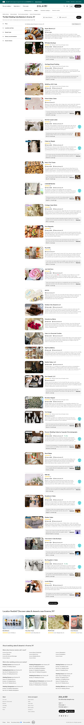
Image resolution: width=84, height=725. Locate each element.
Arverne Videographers (60, 652)
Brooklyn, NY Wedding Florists (62, 666)
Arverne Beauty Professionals (35, 652)
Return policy (30, 707)
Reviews (4, 703)
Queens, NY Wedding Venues (62, 681)
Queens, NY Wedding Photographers (36, 666)
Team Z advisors (31, 711)
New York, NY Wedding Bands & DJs (10, 672)
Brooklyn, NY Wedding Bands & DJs (10, 673)
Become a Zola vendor (7, 701)
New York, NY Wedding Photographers (37, 668)
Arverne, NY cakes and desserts (35, 14)
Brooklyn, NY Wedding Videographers (10, 688)
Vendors (36, 10)
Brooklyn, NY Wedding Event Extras (36, 677)
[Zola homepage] (42, 6)
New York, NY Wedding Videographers (11, 690)
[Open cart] (67, 6)
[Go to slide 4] (35, 74)
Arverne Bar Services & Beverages (10, 656)
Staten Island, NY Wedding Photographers (38, 672)
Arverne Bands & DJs (33, 654)
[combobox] (67, 17)
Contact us (30, 709)
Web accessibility (26, 722)
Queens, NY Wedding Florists (62, 670)
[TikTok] (67, 716)
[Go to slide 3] (34, 74)
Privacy (4, 722)
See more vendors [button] (53, 603)
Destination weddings (45, 10)
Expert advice (16, 6)
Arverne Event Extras (7, 652)
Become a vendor (56, 10)
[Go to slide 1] (32, 74)
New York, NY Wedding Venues (62, 683)
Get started (62, 711)
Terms (33, 1)
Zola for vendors (78, 1)
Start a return (31, 705)
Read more (72, 57)
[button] (57, 17)
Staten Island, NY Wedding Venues (63, 675)
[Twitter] (63, 716)
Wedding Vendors (6, 14)
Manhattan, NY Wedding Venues (62, 679)
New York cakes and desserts (23, 14)
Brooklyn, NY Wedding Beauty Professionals (38, 684)
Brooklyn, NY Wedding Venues (62, 677)
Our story (4, 699)
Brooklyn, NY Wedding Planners (9, 681)
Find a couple (25, 6)
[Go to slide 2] (33, 74)
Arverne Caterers (6, 657)
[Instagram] (65, 716)
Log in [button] (71, 6)
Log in (60, 702)
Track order (30, 703)
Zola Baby (68, 1)
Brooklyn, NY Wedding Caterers (9, 666)
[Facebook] (59, 716)
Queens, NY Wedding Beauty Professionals (38, 683)
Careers (4, 707)
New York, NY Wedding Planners (9, 683)
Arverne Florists (32, 657)
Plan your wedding (6, 6)
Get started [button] (78, 6)
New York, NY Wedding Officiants (63, 688)
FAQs (29, 701)
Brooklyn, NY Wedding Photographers (37, 670)
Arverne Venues (59, 656)
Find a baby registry (63, 706)
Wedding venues (27, 10)
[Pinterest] (61, 716)
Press (4, 709)
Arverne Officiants (6, 654)
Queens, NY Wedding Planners (9, 679)
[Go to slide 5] (36, 108)
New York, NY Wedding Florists (62, 668)
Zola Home (73, 1)
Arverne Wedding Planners (34, 656)
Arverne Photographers (60, 654)
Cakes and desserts (13, 14)
